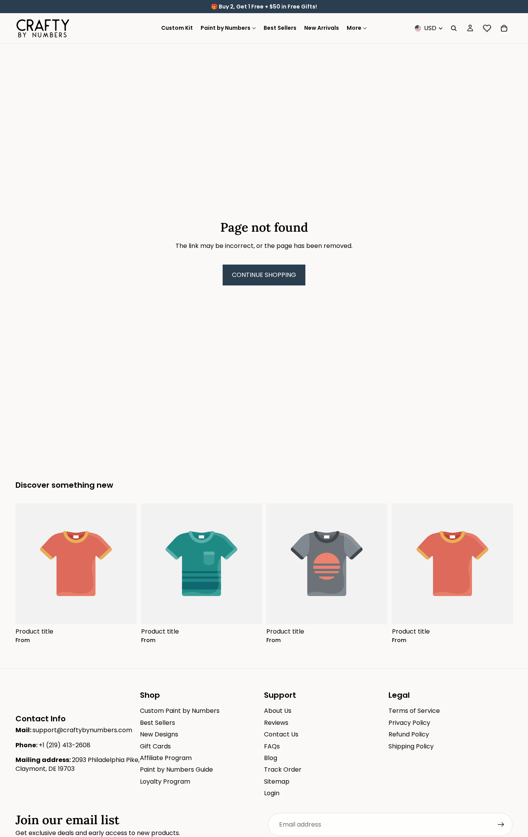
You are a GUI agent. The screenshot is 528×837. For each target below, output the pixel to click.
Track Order (282, 769)
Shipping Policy (411, 745)
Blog (270, 757)
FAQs (272, 745)
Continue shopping (264, 274)
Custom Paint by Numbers (180, 710)
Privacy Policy (409, 722)
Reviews (276, 722)
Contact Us (281, 734)
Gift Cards (155, 745)
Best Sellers (157, 722)
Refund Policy (408, 734)
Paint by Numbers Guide (176, 769)
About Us (277, 710)
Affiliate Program (166, 757)
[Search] (453, 28)
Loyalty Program (165, 781)
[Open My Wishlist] (487, 28)
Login (271, 793)
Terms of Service (414, 710)
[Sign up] (501, 825)
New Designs (159, 734)
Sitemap (277, 781)
